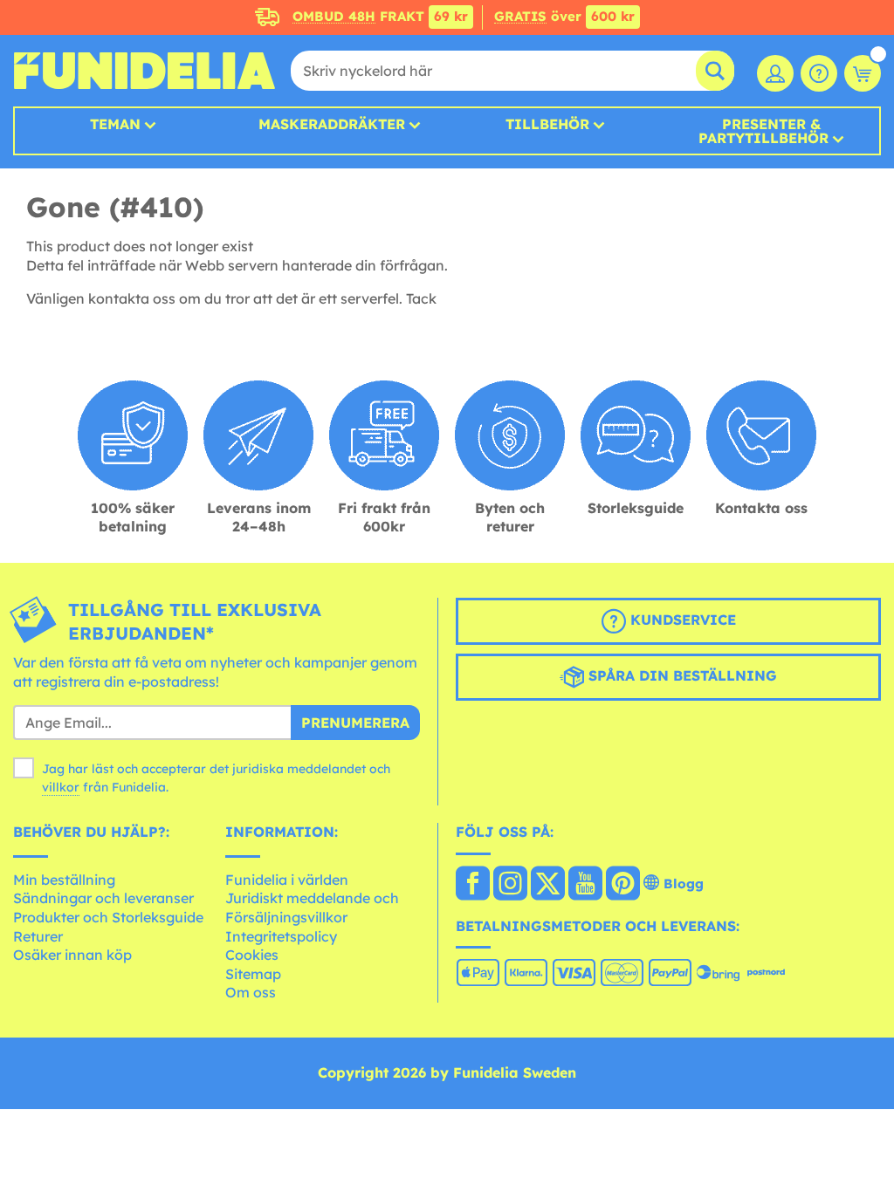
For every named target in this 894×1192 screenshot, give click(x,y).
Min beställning (64, 879)
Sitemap (253, 974)
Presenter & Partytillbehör (763, 131)
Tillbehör (547, 124)
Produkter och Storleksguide (108, 917)
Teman (115, 124)
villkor (60, 787)
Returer (38, 936)
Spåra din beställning (680, 675)
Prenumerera (355, 722)
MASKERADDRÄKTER (331, 124)
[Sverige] (473, 885)
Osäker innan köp (72, 954)
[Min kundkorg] (862, 73)
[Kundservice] (819, 73)
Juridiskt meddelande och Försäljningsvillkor (312, 907)
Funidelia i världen (286, 879)
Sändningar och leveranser (103, 898)
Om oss (250, 992)
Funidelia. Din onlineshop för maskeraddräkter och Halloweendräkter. (144, 70)
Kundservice (681, 619)
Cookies (252, 954)
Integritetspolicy (281, 936)
